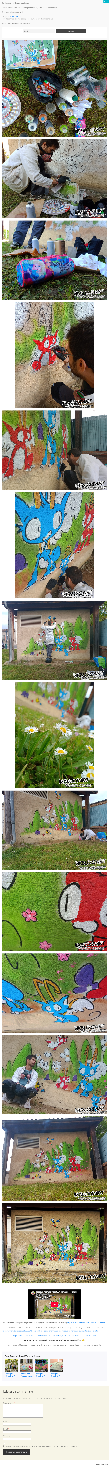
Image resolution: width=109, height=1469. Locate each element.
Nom (5, 1421)
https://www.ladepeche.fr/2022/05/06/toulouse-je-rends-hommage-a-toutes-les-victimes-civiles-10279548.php (54, 1335)
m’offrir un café (16, 16)
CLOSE (106, 1)
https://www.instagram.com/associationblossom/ (86, 1323)
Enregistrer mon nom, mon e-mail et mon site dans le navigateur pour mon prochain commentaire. (40, 1446)
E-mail (6, 1429)
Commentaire (9, 1403)
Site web (6, 1436)
